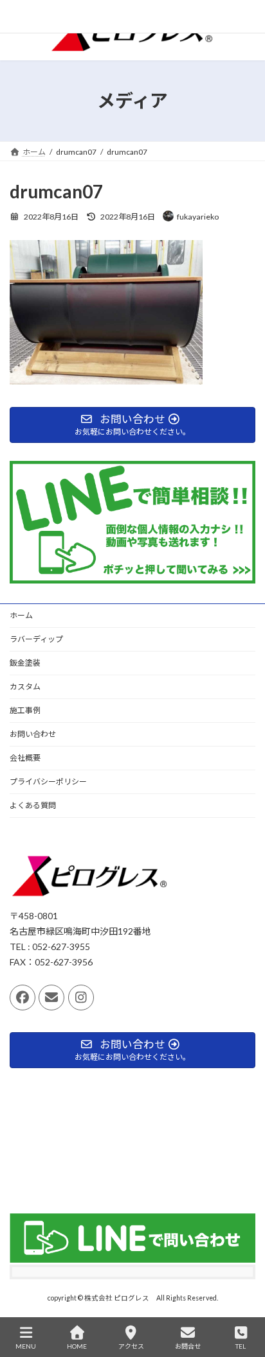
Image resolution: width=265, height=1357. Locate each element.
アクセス (131, 1346)
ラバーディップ (36, 639)
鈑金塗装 (25, 663)
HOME (77, 1346)
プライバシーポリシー (48, 781)
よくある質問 (33, 805)
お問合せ (188, 1346)
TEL (240, 1346)
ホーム (21, 615)
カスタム (25, 686)
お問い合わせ (33, 734)
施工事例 (25, 710)
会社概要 (25, 758)
